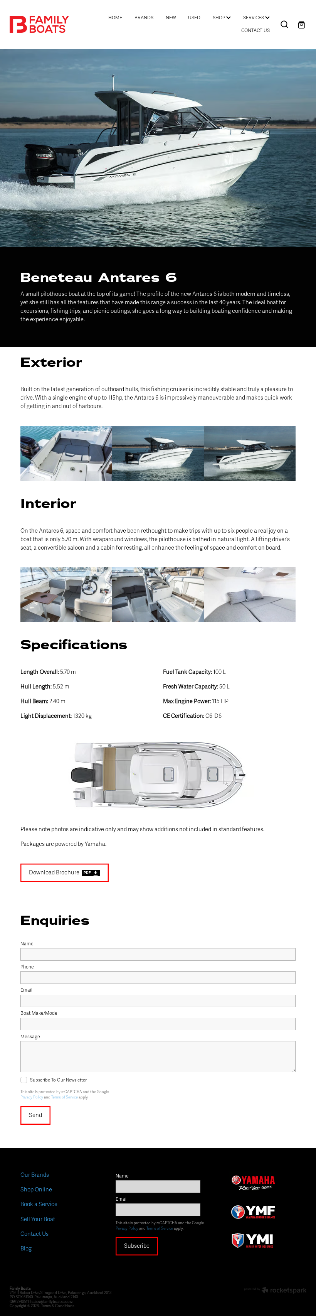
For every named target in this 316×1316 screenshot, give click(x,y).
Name (27, 944)
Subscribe (137, 1245)
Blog (26, 1248)
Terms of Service (64, 1097)
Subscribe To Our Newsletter (58, 1080)
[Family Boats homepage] (39, 24)
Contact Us (34, 1233)
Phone (27, 967)
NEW (171, 18)
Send (35, 1115)
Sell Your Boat (37, 1219)
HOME (115, 18)
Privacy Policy (31, 1097)
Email (26, 990)
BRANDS (143, 18)
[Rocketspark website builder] (275, 1291)
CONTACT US (255, 31)
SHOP (219, 18)
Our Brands (34, 1174)
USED (194, 18)
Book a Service (38, 1204)
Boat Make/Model (39, 1013)
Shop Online (36, 1189)
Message (30, 1037)
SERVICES (254, 18)
